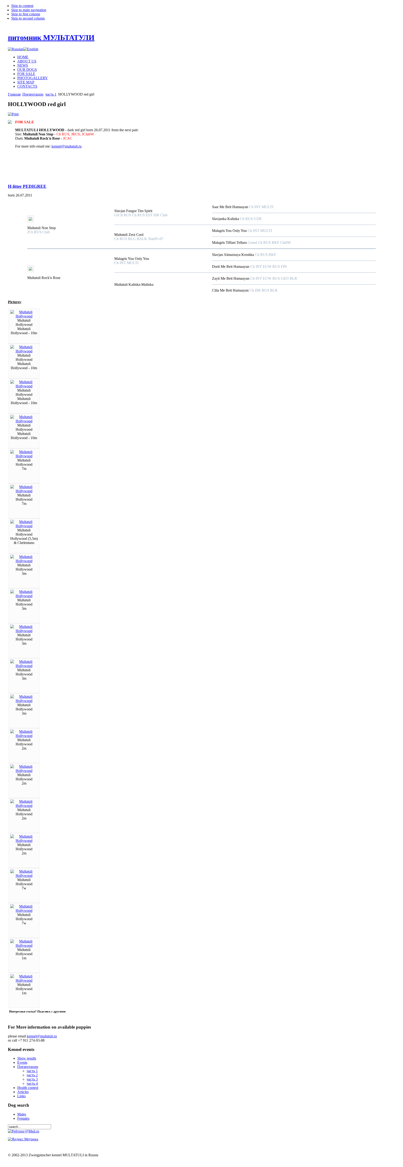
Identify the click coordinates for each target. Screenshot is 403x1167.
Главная (14, 94)
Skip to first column (25, 14)
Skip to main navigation (28, 10)
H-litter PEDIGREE (27, 186)
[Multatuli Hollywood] (24, 316)
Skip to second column (28, 18)
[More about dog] (30, 221)
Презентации (32, 94)
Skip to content (22, 6)
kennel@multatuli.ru (67, 146)
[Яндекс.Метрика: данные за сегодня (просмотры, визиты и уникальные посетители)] (23, 1139)
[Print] (13, 114)
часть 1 (50, 94)
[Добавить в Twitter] (13, 1016)
